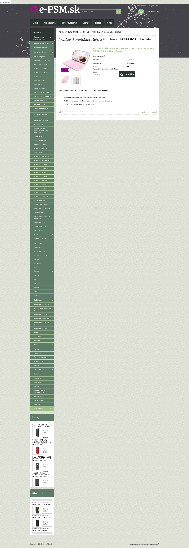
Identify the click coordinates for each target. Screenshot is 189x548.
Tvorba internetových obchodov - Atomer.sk (143, 544)
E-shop (35, 22)
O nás (109, 22)
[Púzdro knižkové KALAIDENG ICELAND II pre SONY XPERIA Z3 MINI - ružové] (65, 80)
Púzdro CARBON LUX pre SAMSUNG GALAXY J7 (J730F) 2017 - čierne (40, 474)
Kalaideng (113, 39)
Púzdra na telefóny (99, 39)
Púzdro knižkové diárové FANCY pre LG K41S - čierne (41, 530)
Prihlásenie (141, 5)
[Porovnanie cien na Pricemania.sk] (5, 3)
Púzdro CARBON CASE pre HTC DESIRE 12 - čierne (42, 426)
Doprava (86, 22)
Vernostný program (69, 22)
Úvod (60, 39)
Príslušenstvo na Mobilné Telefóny (78, 39)
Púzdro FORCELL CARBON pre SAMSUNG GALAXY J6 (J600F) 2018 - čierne (42, 459)
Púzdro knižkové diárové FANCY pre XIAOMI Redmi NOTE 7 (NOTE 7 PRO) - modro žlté (41, 505)
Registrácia (153, 5)
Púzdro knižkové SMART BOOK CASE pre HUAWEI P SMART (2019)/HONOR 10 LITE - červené (41, 440)
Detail (45, 432)
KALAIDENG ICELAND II (128, 39)
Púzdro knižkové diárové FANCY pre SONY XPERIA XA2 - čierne (41, 517)
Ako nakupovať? (50, 22)
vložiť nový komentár (150, 112)
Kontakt (98, 22)
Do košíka (129, 74)
